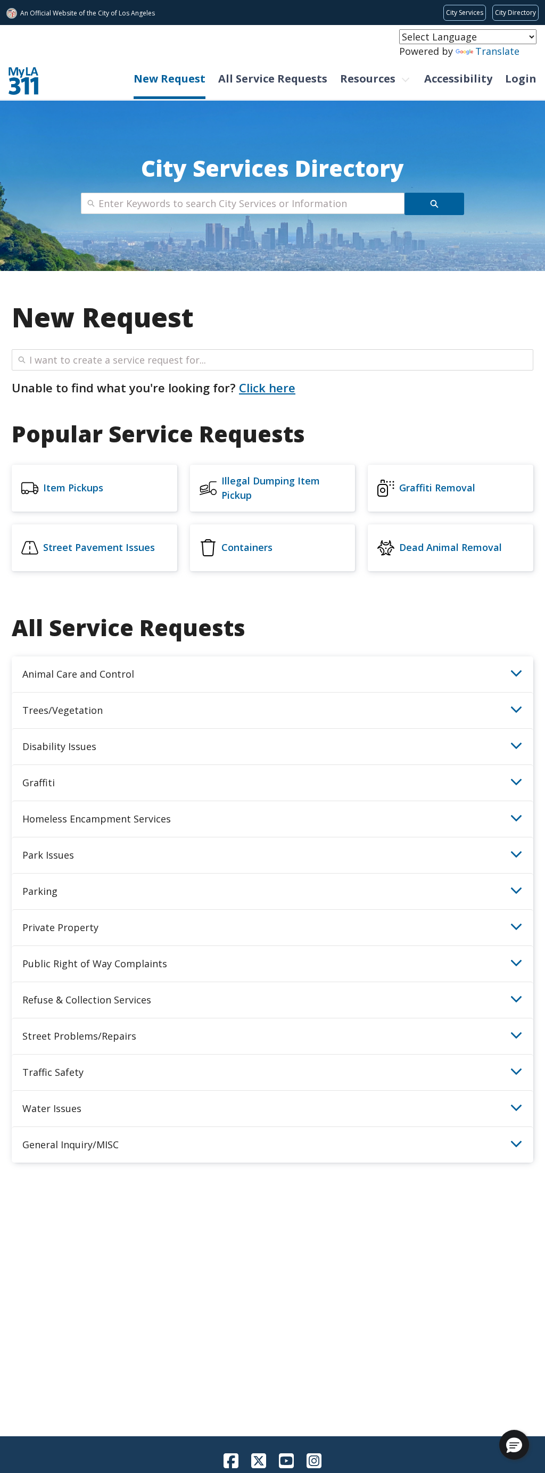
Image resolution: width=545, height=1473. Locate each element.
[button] (514, 1445)
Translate (497, 51)
